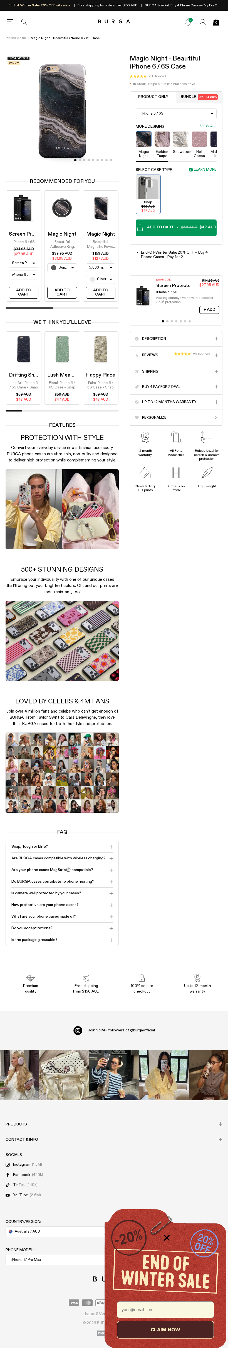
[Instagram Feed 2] (164, 1075)
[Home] (114, 21)
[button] (148, 76)
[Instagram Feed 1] (114, 1075)
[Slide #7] (106, 160)
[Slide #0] (75, 160)
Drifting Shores (27, 375)
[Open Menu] (10, 21)
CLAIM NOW (165, 1329)
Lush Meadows (65, 375)
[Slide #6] (102, 160)
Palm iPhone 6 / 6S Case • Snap (100, 385)
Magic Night (62, 234)
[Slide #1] (80, 160)
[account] (202, 21)
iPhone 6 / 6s (16, 38)
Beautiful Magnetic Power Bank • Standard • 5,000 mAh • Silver (100, 244)
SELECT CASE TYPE (154, 170)
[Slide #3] (89, 160)
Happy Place (100, 375)
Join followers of (121, 1030)
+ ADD (209, 310)
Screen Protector (29, 234)
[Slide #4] (93, 160)
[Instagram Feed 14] (64, 1075)
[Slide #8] (111, 160)
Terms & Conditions (101, 1314)
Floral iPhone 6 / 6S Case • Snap (62, 385)
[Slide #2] (84, 160)
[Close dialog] (166, 1237)
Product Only (153, 97)
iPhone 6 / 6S (24, 242)
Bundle (199, 97)
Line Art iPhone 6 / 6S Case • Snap (23, 385)
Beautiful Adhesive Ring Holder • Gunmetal (62, 244)
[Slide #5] (97, 160)
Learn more (205, 169)
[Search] (24, 21)
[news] (188, 21)
